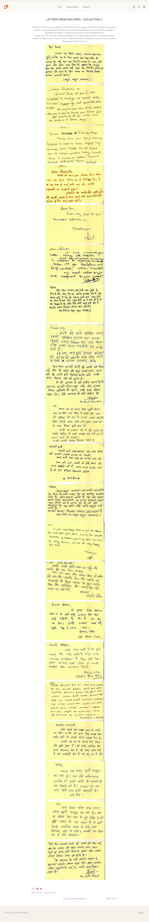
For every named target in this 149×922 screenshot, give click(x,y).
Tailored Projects (72, 7)
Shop (59, 7)
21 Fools (12, 913)
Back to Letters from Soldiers (74, 899)
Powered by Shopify (22, 913)
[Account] (133, 6)
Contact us (87, 7)
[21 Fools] (6, 7)
